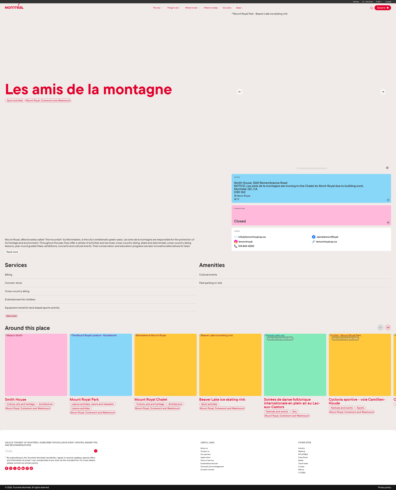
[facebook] (6, 468)
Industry (301, 448)
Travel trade (303, 463)
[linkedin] (23, 468)
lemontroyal (245, 241)
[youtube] (19, 468)
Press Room (303, 457)
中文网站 (302, 472)
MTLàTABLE (303, 454)
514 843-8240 (246, 246)
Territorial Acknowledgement (212, 466)
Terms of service (207, 460)
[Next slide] (383, 92)
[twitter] (14, 468)
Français (388, 1)
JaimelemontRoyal (327, 236)
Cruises (301, 466)
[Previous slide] (380, 327)
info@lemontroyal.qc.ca (252, 236)
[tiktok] (31, 468)
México (301, 469)
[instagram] (10, 468)
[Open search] (371, 8)
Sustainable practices (209, 463)
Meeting (356, 2)
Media (300, 460)
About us (204, 448)
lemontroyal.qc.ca (326, 241)
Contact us (204, 451)
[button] (12, 251)
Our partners (205, 454)
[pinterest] (27, 468)
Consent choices (207, 469)
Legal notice (205, 457)
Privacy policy (384, 487)
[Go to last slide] (240, 92)
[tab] (298, 168)
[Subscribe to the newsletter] (95, 451)
